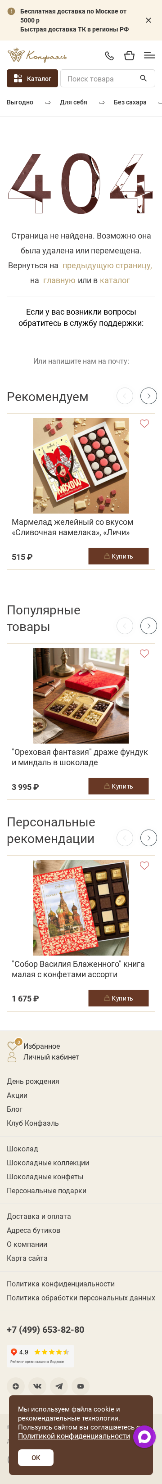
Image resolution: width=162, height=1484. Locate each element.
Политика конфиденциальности (61, 1283)
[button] (148, 396)
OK (36, 1457)
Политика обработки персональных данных (81, 1297)
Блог (14, 1109)
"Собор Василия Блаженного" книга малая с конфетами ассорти (78, 969)
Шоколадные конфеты (45, 1176)
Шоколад (22, 1148)
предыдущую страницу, (107, 265)
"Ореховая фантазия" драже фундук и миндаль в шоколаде (80, 757)
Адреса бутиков (33, 1230)
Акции (17, 1095)
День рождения (33, 1081)
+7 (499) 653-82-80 (109, 55)
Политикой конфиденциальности (74, 1435)
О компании (27, 1244)
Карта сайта (27, 1258)
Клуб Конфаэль (33, 1123)
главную (59, 280)
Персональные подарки (46, 1190)
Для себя (73, 102)
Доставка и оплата (39, 1216)
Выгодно (20, 102)
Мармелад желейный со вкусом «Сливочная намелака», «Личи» (72, 527)
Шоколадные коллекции (48, 1162)
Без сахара (130, 102)
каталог (115, 280)
